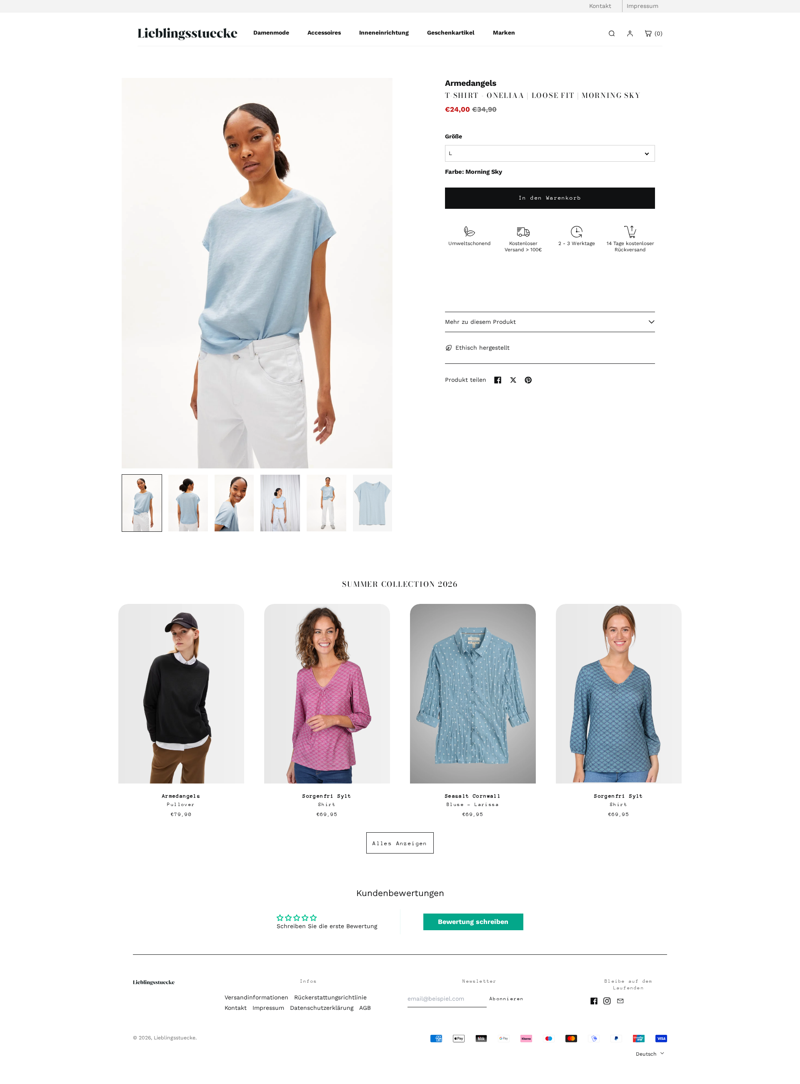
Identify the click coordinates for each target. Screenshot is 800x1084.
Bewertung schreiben (473, 922)
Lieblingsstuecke (174, 1038)
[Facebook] (594, 1001)
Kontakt (600, 6)
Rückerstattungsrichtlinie (330, 997)
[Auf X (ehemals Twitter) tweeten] (513, 380)
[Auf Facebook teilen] (498, 380)
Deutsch (647, 1054)
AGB (365, 1007)
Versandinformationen (256, 997)
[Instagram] (607, 1001)
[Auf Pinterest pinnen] (528, 380)
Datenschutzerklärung (321, 1007)
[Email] (620, 1001)
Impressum (642, 6)
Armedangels (470, 83)
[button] (257, 273)
